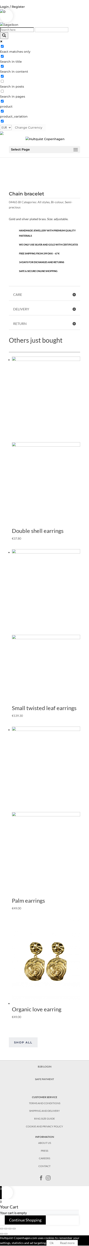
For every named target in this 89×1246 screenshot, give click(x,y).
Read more (67, 1243)
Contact (44, 1166)
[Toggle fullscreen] (10, 1228)
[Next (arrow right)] (6, 1234)
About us (44, 1142)
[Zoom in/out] (14, 1228)
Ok (52, 1243)
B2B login (44, 1066)
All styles (44, 202)
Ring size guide (44, 1118)
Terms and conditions (44, 1103)
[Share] (6, 1228)
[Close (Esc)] (1, 1228)
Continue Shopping (25, 1220)
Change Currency (28, 127)
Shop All (23, 1042)
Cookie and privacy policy (44, 1126)
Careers (44, 1158)
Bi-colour (57, 202)
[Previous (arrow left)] (1, 1234)
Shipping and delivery (44, 1110)
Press (44, 1150)
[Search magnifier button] (4, 35)
